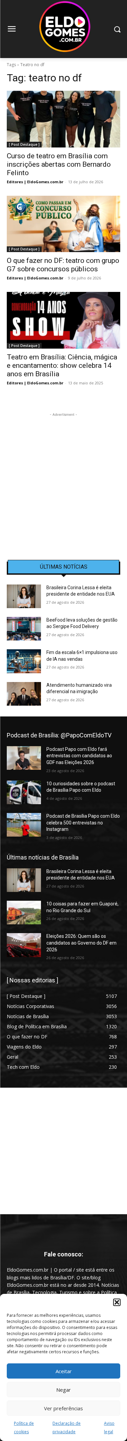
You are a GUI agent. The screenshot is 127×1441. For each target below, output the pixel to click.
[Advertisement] (63, 481)
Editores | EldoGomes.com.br (35, 181)
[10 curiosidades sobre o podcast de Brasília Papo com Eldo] (24, 792)
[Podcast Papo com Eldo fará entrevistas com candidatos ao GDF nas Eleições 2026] (24, 758)
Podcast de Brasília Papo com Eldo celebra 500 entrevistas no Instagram (83, 822)
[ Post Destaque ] (24, 144)
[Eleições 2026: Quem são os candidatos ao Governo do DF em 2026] (24, 945)
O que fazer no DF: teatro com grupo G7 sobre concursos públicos (63, 264)
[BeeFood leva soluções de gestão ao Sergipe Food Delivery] (24, 629)
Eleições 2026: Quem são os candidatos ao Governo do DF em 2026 (81, 942)
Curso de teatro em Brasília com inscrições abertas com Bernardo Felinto (59, 164)
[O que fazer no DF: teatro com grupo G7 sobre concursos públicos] (63, 224)
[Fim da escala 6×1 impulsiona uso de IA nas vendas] (24, 661)
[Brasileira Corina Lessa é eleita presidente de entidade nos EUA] (24, 596)
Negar (63, 1389)
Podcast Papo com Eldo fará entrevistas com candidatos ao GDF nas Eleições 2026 (79, 755)
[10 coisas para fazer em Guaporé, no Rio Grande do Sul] (24, 912)
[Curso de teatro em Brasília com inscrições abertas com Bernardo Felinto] (63, 119)
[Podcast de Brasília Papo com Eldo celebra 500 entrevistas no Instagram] (24, 825)
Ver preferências (63, 1408)
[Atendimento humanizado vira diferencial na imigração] (24, 694)
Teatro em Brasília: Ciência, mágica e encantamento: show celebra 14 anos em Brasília (62, 365)
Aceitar (64, 1371)
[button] (116, 1302)
